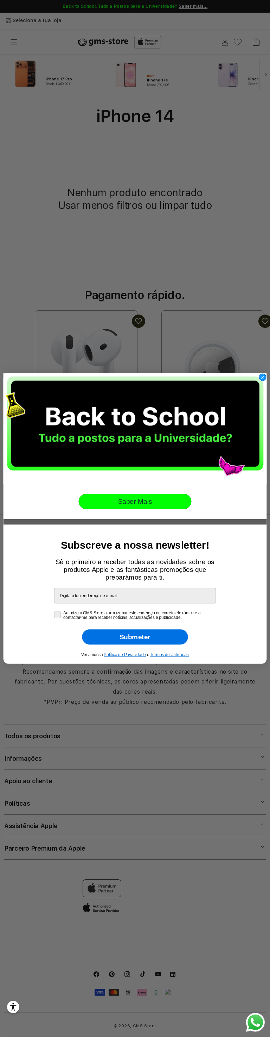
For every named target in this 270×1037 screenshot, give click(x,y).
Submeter (135, 637)
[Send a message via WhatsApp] (255, 1022)
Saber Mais (135, 501)
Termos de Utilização (169, 654)
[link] (135, 428)
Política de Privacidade (125, 654)
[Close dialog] (262, 377)
